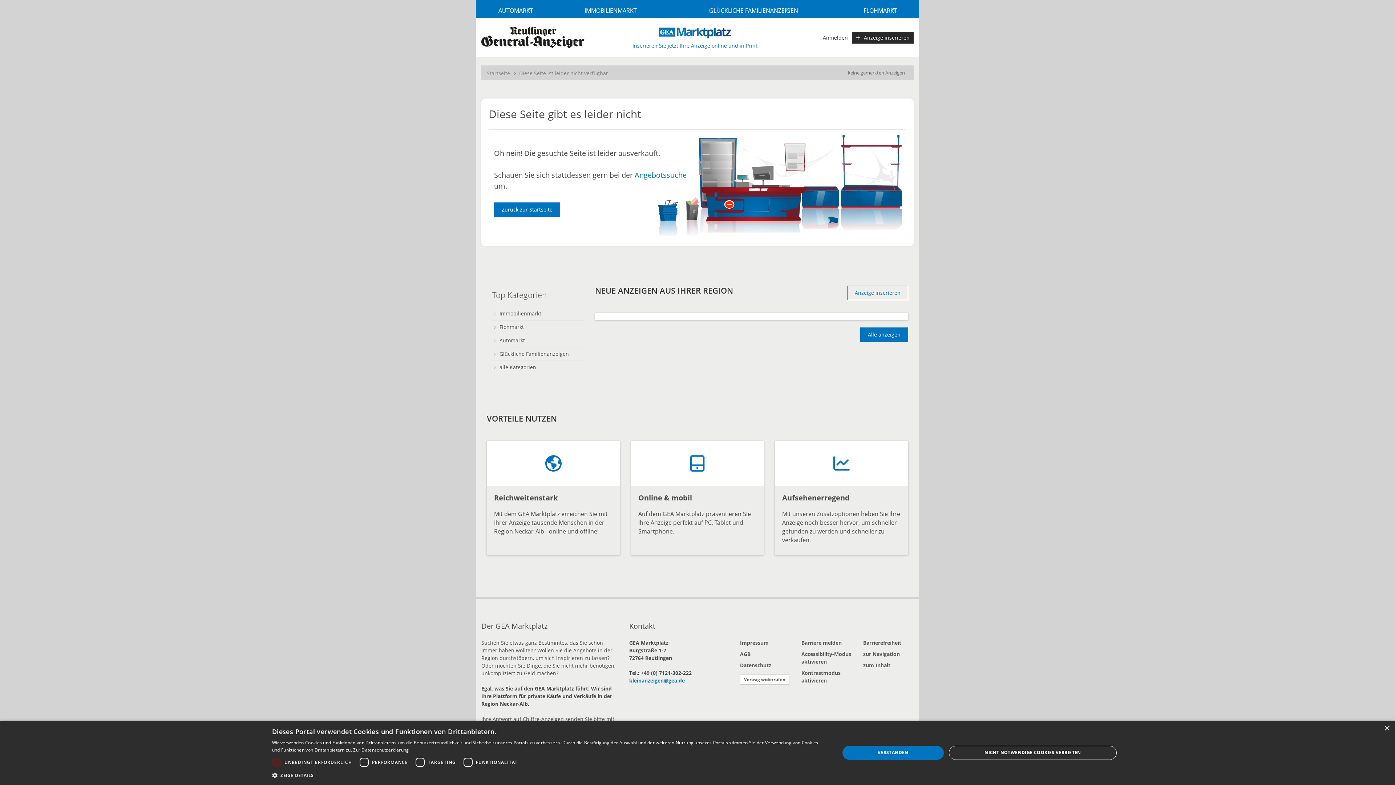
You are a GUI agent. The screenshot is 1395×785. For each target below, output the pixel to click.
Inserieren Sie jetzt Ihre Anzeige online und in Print (694, 45)
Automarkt (515, 11)
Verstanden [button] (893, 752)
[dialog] (697, 753)
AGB (745, 654)
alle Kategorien (518, 367)
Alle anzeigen (884, 334)
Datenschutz (755, 665)
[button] (547, 775)
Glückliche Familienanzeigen (753, 11)
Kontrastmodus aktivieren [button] (821, 676)
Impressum (754, 642)
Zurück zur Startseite (527, 209)
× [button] (1387, 728)
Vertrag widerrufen (764, 679)
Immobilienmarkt (611, 11)
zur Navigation (881, 654)
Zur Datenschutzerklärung (381, 750)
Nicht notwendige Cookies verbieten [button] (1032, 752)
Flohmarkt (880, 11)
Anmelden (835, 37)
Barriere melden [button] (821, 642)
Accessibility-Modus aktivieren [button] (826, 658)
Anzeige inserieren (887, 37)
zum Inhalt (876, 665)
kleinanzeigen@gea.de (657, 680)
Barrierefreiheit (882, 642)
